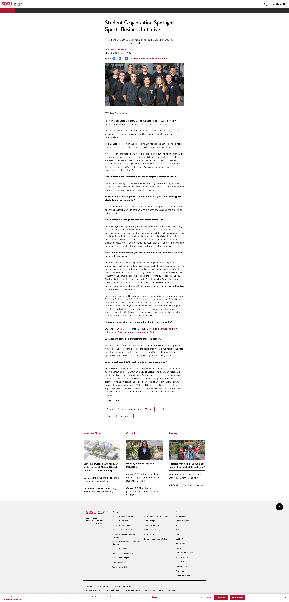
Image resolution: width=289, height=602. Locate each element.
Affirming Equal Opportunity (154, 590)
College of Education (120, 520)
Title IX (178, 548)
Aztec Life (161, 409)
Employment (180, 543)
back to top (279, 506)
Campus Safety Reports (92, 590)
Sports (110, 409)
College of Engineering (121, 525)
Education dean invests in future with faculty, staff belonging (185, 476)
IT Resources (180, 571)
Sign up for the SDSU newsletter (150, 58)
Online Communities (183, 575)
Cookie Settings (140, 586)
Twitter (153, 332)
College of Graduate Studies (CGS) (134, 409)
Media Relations (182, 557)
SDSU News (6, 10)
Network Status (181, 562)
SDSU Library (117, 562)
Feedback (171, 590)
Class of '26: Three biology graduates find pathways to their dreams (142, 491)
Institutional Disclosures (112, 590)
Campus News (92, 433)
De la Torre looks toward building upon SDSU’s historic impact (100, 490)
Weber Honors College (120, 567)
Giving (173, 433)
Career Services (181, 566)
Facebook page (125, 332)
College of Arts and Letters (122, 516)
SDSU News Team (117, 49)
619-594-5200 (91, 518)
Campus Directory (182, 520)
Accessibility (88, 586)
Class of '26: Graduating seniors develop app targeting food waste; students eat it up (143, 477)
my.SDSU (179, 539)
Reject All (221, 597)
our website (165, 328)
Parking (179, 530)
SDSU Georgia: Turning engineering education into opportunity (101, 479)
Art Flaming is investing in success (186, 485)
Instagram (139, 332)
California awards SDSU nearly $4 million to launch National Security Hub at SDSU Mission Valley (101, 467)
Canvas (178, 534)
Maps (178, 525)
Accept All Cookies (238, 597)
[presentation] (116, 512)
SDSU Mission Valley (152, 530)
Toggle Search (266, 4)
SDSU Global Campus (120, 558)
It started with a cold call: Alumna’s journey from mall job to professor (187, 465)
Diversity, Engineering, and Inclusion (140, 465)
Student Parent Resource (132, 590)
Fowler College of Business (119, 415)
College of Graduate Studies (123, 530)
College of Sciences (119, 548)
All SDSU (277, 4)
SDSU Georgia (149, 520)
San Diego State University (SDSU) (157, 516)
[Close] (285, 597)
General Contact (182, 516)
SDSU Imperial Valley (152, 525)
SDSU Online (149, 534)
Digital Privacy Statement (123, 586)
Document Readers (103, 586)
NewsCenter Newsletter (184, 552)
